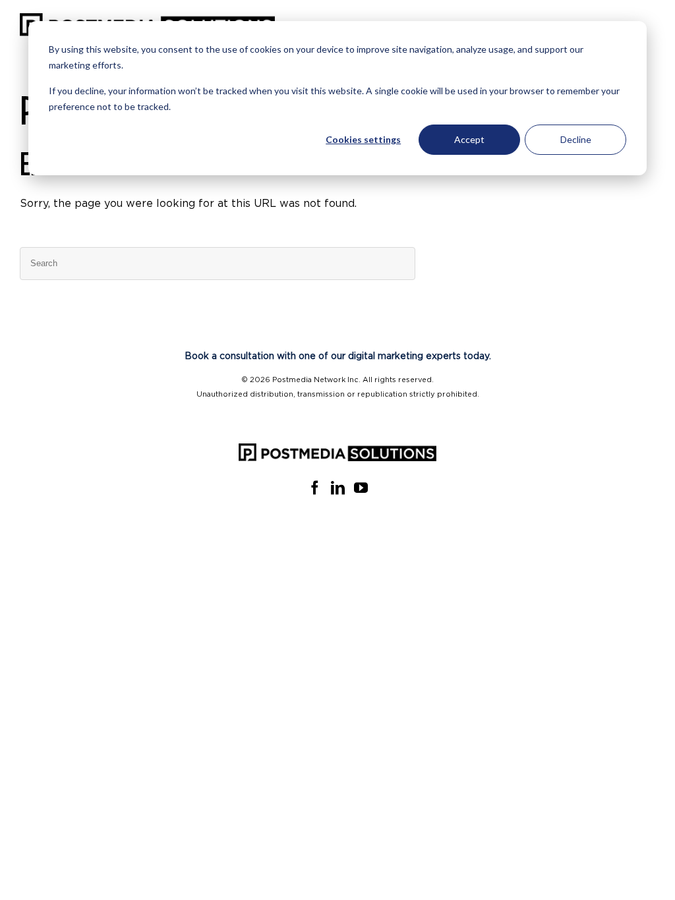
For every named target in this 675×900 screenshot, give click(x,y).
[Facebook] (315, 488)
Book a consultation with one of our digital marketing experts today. (338, 356)
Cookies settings (363, 139)
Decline (575, 139)
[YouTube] (361, 488)
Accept (469, 139)
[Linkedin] (338, 488)
